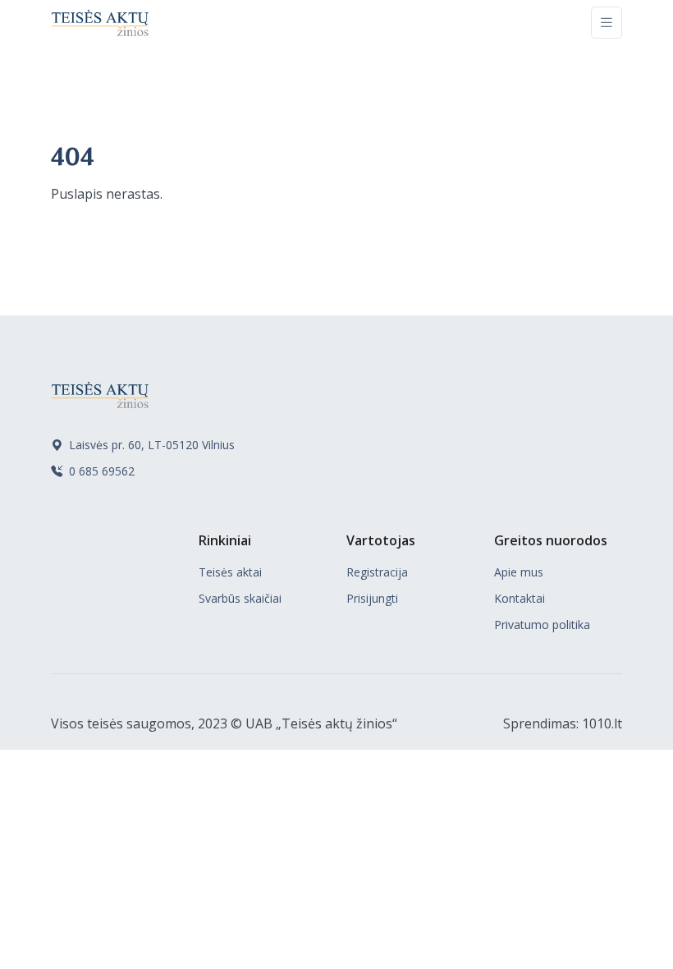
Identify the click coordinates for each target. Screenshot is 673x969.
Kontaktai (519, 598)
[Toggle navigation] (606, 23)
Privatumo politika (542, 624)
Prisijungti (372, 598)
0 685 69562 (100, 471)
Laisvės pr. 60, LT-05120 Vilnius (150, 444)
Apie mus (518, 572)
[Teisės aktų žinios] (100, 22)
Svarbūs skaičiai (240, 598)
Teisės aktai (230, 572)
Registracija (377, 572)
